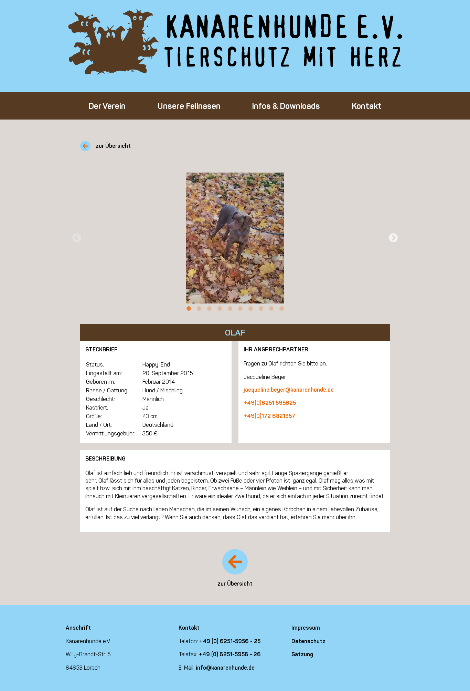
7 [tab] (250, 308)
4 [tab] (219, 308)
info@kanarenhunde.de (225, 667)
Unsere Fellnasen (189, 106)
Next (393, 238)
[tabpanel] (235, 238)
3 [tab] (209, 308)
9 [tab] (271, 308)
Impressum (305, 628)
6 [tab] (240, 308)
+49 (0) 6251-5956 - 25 (229, 641)
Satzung (302, 654)
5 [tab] (229, 308)
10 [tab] (281, 308)
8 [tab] (260, 308)
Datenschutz (308, 641)
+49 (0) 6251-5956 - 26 (230, 654)
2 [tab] (198, 308)
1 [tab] (188, 308)
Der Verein (107, 106)
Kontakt (367, 106)
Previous (77, 238)
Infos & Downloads (286, 106)
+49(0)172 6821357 (269, 416)
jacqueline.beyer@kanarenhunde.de (289, 389)
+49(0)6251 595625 (270, 403)
